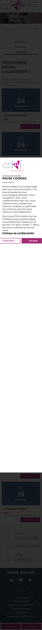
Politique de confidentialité (18, 233)
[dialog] (21, 315)
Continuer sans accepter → (12, 176)
